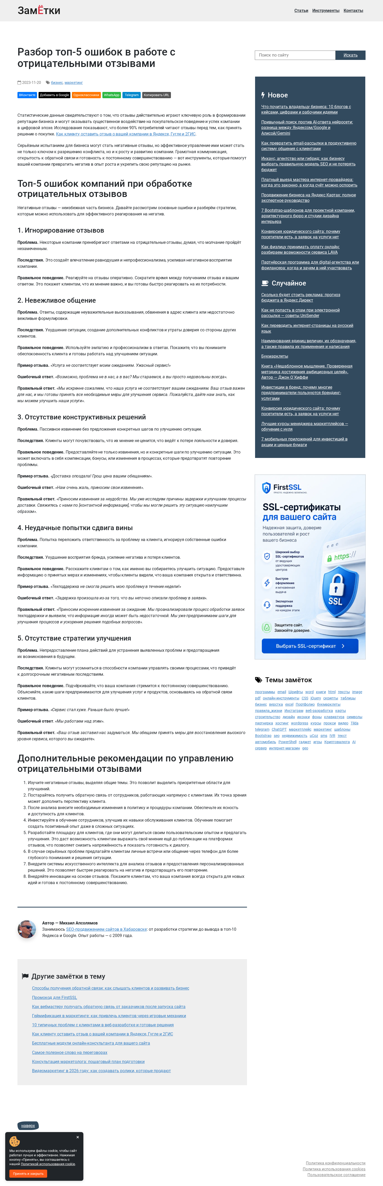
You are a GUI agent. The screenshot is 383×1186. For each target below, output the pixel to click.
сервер (261, 748)
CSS (305, 698)
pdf (258, 698)
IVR (332, 736)
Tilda (355, 723)
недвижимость (294, 736)
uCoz (314, 736)
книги (321, 692)
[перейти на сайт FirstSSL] (310, 566)
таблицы (348, 698)
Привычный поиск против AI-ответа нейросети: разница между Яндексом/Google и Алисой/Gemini (307, 128)
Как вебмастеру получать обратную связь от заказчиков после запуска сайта (109, 1006)
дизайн (289, 717)
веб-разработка (319, 711)
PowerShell (287, 742)
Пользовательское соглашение (336, 1174)
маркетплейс (300, 729)
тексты (344, 692)
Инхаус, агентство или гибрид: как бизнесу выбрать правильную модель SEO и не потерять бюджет (308, 164)
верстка (276, 704)
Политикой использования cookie (48, 1164)
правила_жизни (268, 711)
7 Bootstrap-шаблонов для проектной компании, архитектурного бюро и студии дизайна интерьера (308, 216)
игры (317, 742)
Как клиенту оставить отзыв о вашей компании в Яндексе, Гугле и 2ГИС (125, 134)
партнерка (264, 723)
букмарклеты (329, 704)
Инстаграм (294, 711)
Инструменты (325, 10)
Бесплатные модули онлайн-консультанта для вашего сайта (91, 1043)
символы (354, 717)
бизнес (57, 82)
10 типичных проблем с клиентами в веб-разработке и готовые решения (103, 1024)
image (357, 692)
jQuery (316, 698)
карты (340, 711)
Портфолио (305, 704)
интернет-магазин (284, 748)
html (332, 692)
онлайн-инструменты (281, 698)
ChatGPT (279, 729)
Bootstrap (263, 736)
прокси (330, 723)
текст (342, 736)
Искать (351, 55)
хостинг (282, 723)
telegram (262, 729)
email (281, 692)
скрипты (330, 698)
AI (354, 742)
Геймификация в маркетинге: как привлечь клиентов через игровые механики (109, 1015)
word (309, 692)
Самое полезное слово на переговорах (69, 1052)
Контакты (353, 10)
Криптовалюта (337, 742)
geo (305, 748)
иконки (303, 717)
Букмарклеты (274, 356)
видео (343, 723)
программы (265, 692)
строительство (267, 717)
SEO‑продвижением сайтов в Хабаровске (106, 929)
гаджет (305, 742)
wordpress (299, 723)
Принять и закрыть (28, 1174)
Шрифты (295, 692)
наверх (28, 1125)
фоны (317, 717)
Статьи (301, 10)
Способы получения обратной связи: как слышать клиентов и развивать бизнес (110, 988)
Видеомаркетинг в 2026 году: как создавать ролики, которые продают (101, 1070)
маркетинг (74, 82)
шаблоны (342, 729)
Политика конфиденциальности (336, 1163)
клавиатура (334, 717)
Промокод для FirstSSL (54, 997)
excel (289, 704)
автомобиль (265, 742)
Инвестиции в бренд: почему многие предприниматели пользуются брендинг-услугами (301, 393)
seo (277, 736)
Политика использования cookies (334, 1169)
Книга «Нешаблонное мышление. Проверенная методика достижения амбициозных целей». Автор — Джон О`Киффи (307, 372)
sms (323, 736)
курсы (316, 723)
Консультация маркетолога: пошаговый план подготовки (88, 1061)
